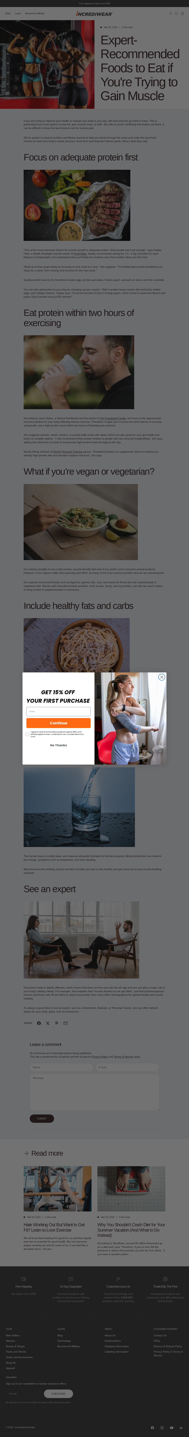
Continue (58, 723)
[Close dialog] (162, 677)
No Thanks (58, 745)
